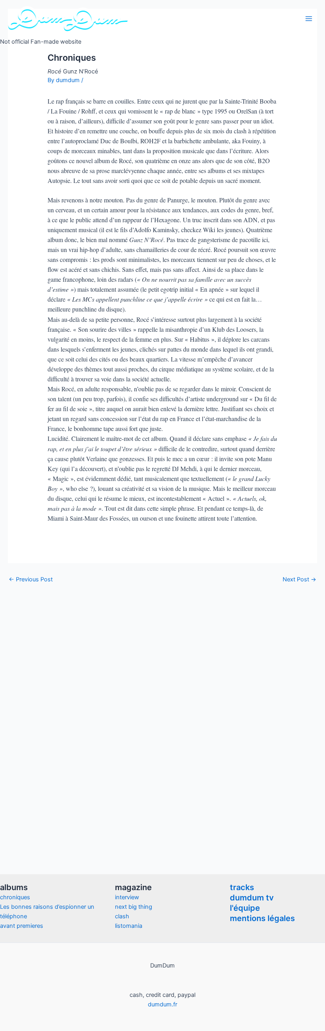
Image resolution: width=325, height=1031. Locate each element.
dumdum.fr (162, 1004)
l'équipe (245, 908)
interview (127, 897)
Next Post (299, 580)
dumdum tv (252, 897)
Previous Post (31, 580)
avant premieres (21, 925)
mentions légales (262, 918)
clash (122, 916)
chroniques (15, 897)
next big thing (133, 906)
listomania (128, 925)
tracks (242, 887)
